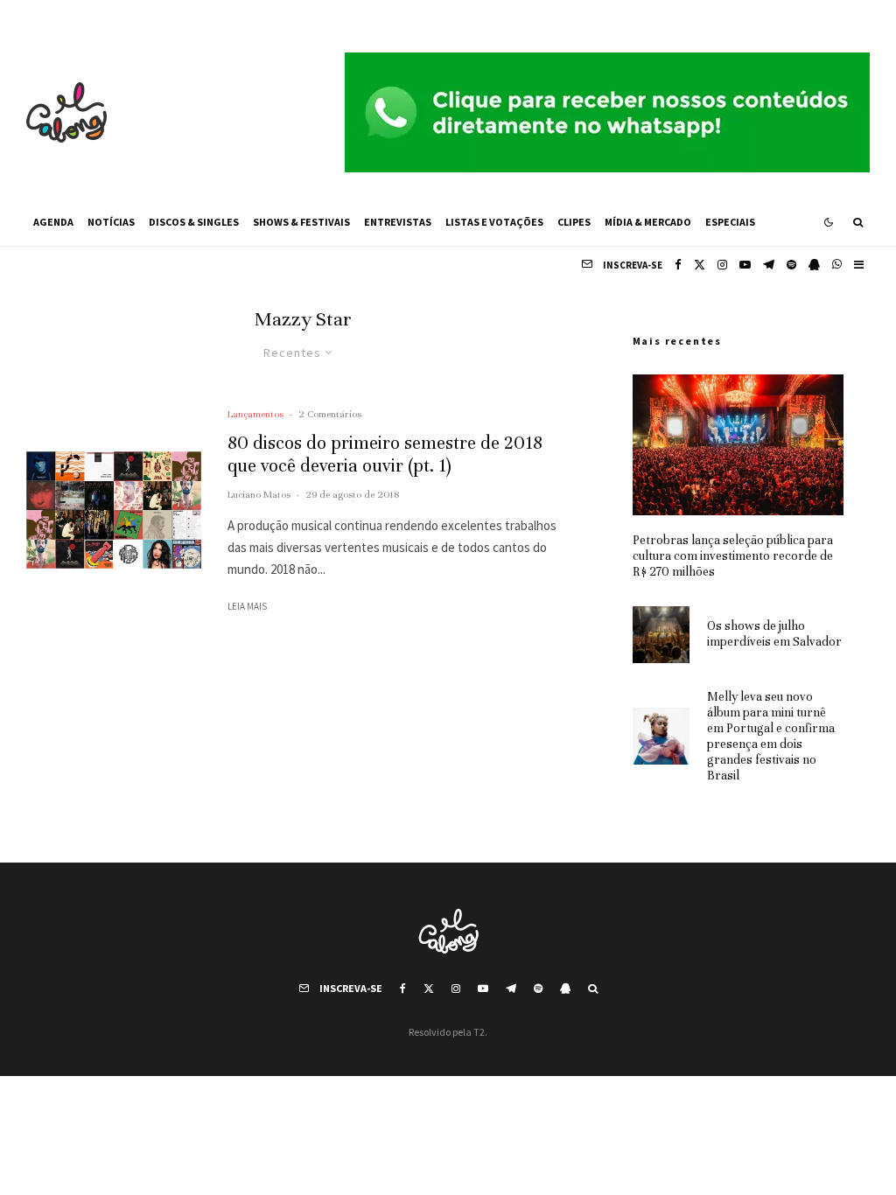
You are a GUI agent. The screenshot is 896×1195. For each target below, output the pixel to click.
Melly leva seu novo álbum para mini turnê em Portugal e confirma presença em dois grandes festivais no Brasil (771, 736)
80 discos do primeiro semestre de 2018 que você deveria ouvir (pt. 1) (385, 454)
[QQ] (814, 264)
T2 (479, 1031)
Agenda (53, 221)
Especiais (730, 221)
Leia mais (247, 606)
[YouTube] (745, 264)
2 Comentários (329, 414)
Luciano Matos (259, 494)
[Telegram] (768, 264)
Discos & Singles (194, 221)
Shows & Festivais (301, 221)
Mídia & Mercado (648, 221)
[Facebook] (678, 264)
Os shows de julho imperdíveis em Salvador (774, 633)
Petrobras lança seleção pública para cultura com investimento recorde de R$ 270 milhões (733, 556)
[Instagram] (722, 264)
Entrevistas (397, 221)
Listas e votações (494, 221)
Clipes (574, 221)
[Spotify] (791, 264)
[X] (699, 264)
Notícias (111, 221)
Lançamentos (256, 414)
